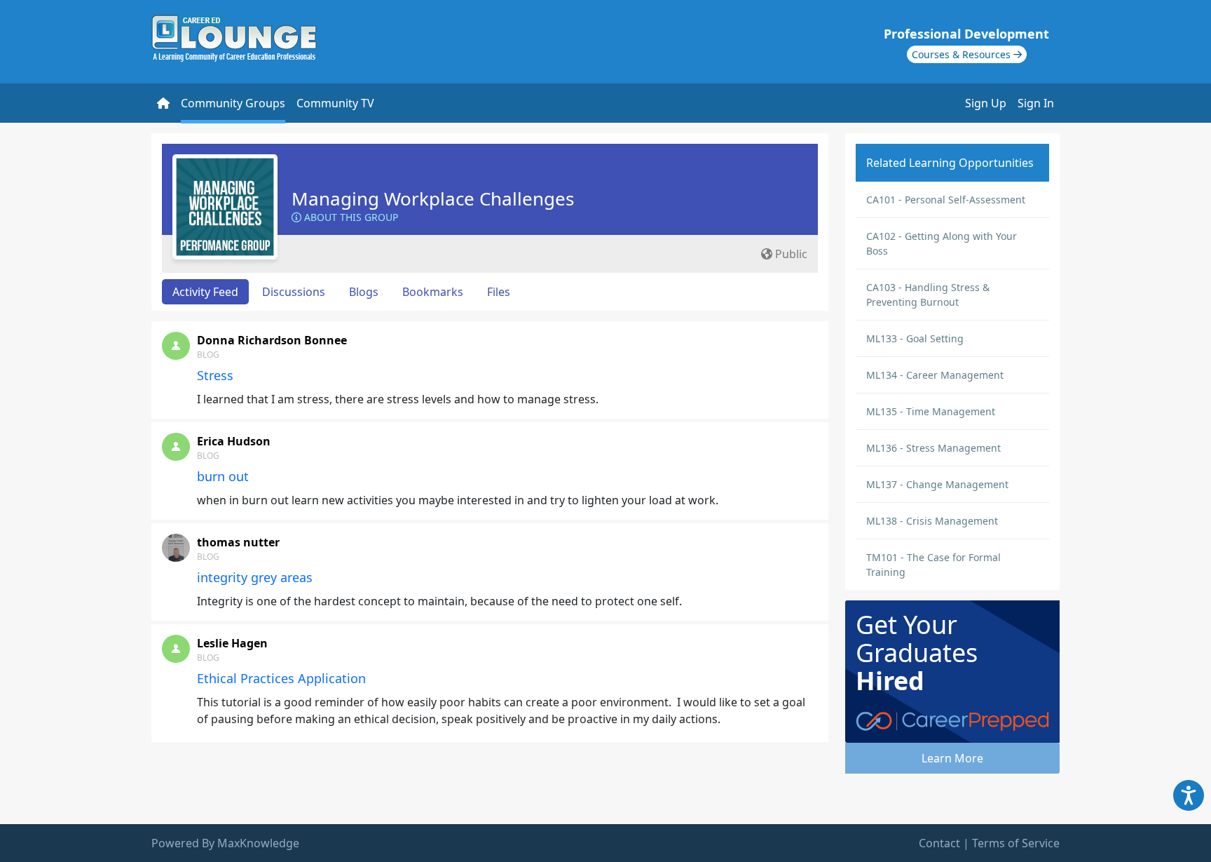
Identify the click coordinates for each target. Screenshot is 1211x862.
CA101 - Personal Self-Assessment (945, 199)
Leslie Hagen (232, 643)
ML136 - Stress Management (933, 447)
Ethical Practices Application (281, 678)
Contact (939, 843)
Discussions (293, 291)
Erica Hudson (234, 441)
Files (498, 291)
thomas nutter (238, 542)
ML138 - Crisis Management (932, 520)
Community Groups (233, 103)
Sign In (1036, 103)
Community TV (335, 103)
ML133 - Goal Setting (915, 338)
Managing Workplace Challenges (433, 198)
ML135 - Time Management (930, 411)
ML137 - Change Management (937, 484)
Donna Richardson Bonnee (272, 340)
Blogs (363, 291)
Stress (215, 375)
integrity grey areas (255, 577)
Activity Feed (205, 291)
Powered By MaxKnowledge (225, 843)
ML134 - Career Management (935, 375)
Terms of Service (1016, 843)
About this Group (349, 217)
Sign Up (985, 103)
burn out (223, 476)
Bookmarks (432, 291)
